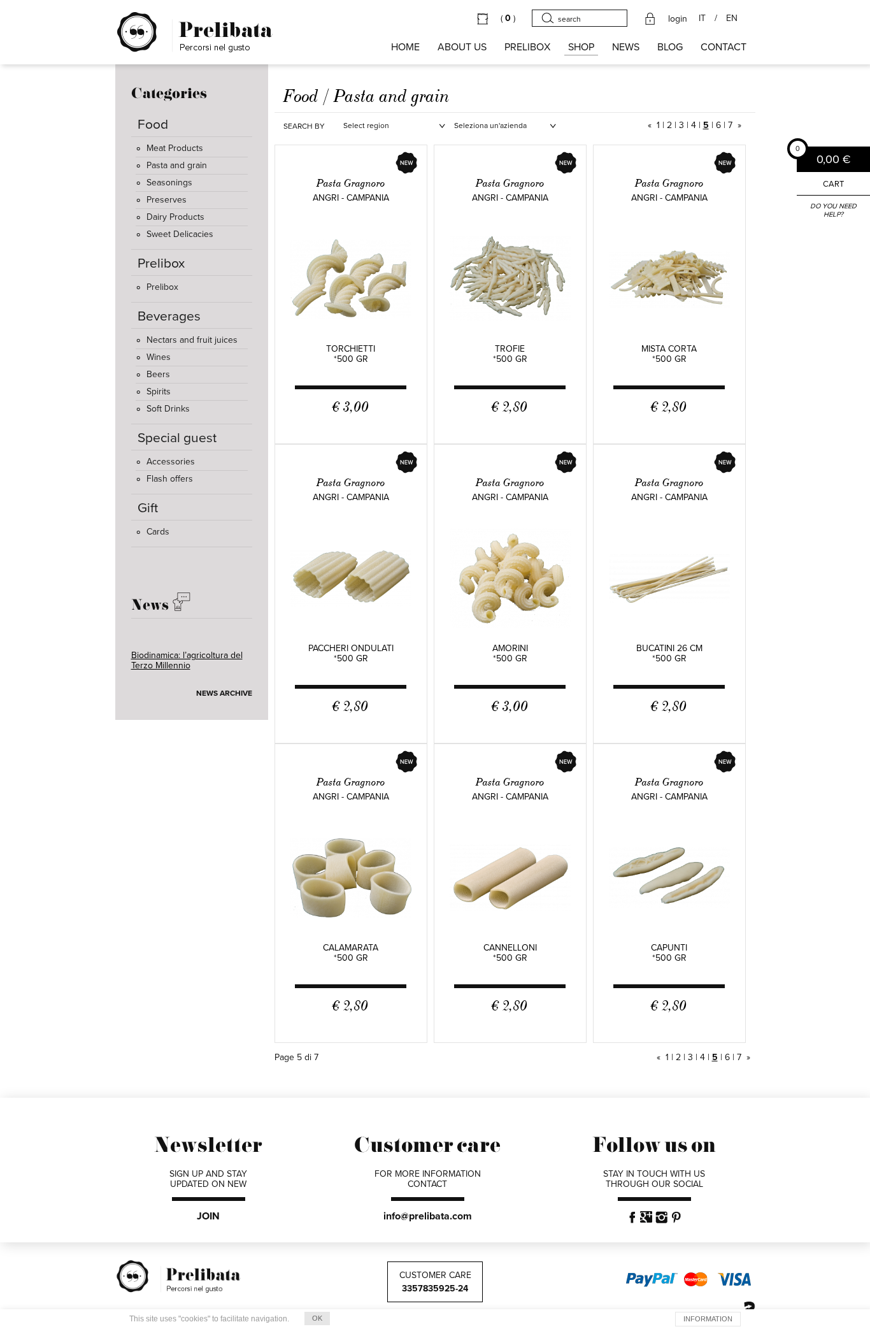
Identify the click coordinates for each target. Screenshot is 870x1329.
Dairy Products (175, 217)
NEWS (625, 47)
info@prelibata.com (427, 1216)
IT (702, 18)
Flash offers (169, 478)
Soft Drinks (168, 408)
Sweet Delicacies (179, 234)
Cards (157, 531)
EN (732, 18)
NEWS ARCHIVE (224, 693)
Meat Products (174, 148)
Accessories (170, 461)
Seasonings (169, 182)
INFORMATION (707, 1319)
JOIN (208, 1216)
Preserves (166, 199)
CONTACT (723, 47)
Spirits (158, 391)
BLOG (670, 47)
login (677, 19)
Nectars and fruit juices (192, 339)
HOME (405, 47)
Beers (158, 374)
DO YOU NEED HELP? (833, 210)
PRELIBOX (527, 47)
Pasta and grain (176, 165)
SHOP (581, 47)
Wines (158, 357)
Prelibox (162, 287)
